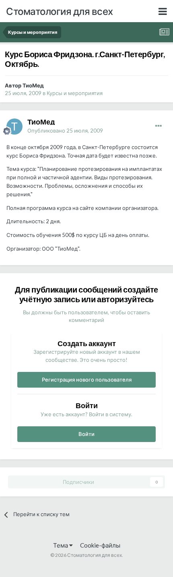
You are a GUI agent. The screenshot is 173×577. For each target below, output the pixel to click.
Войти (86, 434)
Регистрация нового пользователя (87, 379)
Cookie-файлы (100, 545)
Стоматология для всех (59, 11)
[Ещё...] (158, 126)
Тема (61, 545)
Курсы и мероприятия (75, 93)
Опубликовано (65, 130)
